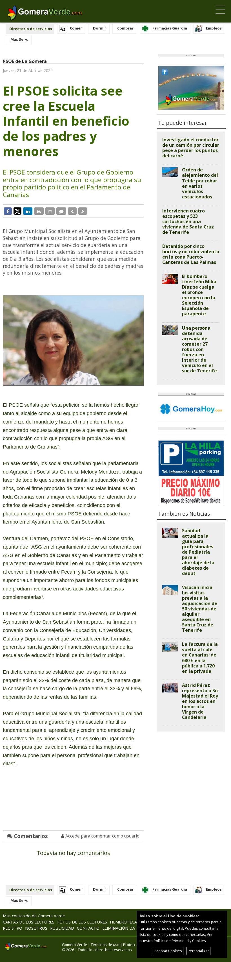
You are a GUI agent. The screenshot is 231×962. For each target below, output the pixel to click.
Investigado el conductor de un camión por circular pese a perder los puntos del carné (190, 148)
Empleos (214, 28)
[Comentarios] (61, 211)
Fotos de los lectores (82, 922)
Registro (12, 928)
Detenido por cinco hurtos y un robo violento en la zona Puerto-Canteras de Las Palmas (190, 254)
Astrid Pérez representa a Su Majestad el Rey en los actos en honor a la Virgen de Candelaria (200, 701)
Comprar (125, 28)
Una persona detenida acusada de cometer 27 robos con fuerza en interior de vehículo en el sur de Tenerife (199, 349)
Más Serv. (19, 39)
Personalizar (198, 950)
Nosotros (36, 928)
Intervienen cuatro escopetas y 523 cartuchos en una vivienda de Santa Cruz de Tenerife (188, 221)
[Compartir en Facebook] (8, 211)
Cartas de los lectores (28, 922)
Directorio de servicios (30, 28)
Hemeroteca (123, 922)
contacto (88, 928)
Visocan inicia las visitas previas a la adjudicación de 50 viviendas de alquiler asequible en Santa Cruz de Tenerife (199, 608)
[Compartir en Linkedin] (27, 211)
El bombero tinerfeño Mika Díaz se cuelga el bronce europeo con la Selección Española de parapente (199, 295)
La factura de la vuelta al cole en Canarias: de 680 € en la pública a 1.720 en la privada (200, 657)
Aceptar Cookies (168, 950)
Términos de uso (105, 944)
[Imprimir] (39, 211)
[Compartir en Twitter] (17, 211)
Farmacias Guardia (169, 28)
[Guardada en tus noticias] (50, 211)
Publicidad (62, 928)
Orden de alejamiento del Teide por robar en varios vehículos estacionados (200, 183)
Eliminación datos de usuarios (136, 928)
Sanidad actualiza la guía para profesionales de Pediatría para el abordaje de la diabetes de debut (198, 552)
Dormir (99, 28)
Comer (76, 28)
